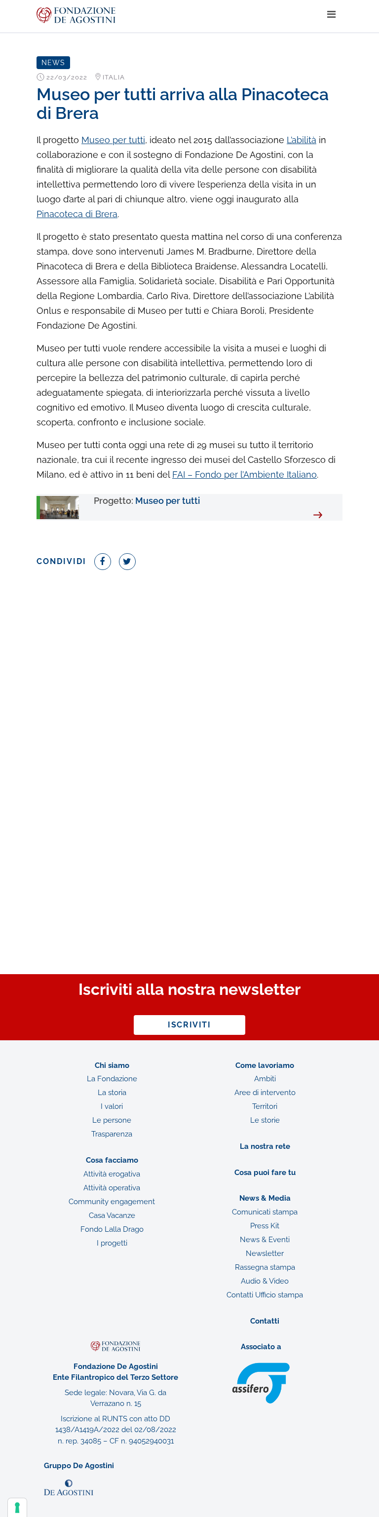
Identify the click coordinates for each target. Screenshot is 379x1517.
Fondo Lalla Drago (112, 1229)
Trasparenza (111, 1134)
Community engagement (112, 1201)
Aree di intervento (265, 1092)
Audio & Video (265, 1281)
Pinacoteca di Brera (77, 214)
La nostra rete (265, 1146)
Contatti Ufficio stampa (265, 1294)
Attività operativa (111, 1187)
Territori (264, 1106)
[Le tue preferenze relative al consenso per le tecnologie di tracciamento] (17, 1507)
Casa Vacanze (112, 1215)
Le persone (111, 1120)
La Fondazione (112, 1078)
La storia (112, 1092)
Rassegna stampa (265, 1267)
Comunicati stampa (265, 1212)
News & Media (265, 1198)
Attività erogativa (111, 1174)
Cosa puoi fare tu (265, 1172)
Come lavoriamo (264, 1065)
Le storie (265, 1120)
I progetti (112, 1243)
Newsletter (265, 1253)
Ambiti (265, 1078)
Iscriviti (189, 1024)
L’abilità (301, 140)
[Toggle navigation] (331, 14)
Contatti (264, 1321)
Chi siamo (112, 1065)
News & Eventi (265, 1239)
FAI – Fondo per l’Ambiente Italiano (244, 474)
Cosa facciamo (112, 1160)
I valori (112, 1106)
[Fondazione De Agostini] (178, 15)
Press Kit (264, 1225)
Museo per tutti (113, 140)
